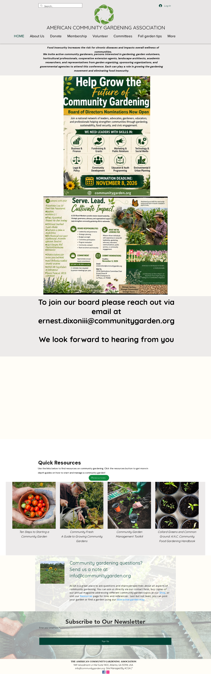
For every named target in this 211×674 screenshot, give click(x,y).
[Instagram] (107, 672)
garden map (137, 599)
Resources (86, 596)
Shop (162, 592)
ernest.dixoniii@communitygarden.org (106, 320)
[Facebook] (103, 672)
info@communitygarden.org (100, 575)
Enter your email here (49, 628)
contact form (141, 589)
